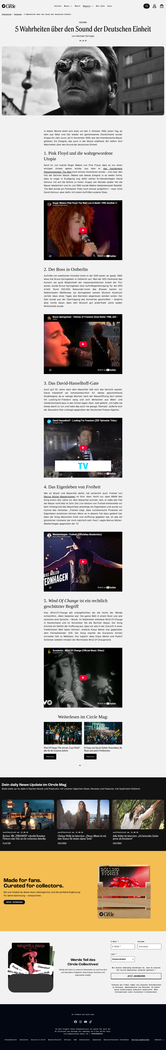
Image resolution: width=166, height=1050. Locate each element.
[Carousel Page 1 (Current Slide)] (79, 765)
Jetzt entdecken (14, 902)
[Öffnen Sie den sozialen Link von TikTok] (90, 1021)
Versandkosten (11, 1040)
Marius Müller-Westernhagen (59, 496)
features (62, 843)
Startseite (6, 14)
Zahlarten (24, 1040)
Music (66, 6)
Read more (50, 756)
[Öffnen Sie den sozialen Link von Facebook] (75, 1021)
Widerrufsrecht (54, 1040)
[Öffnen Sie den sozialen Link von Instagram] (80, 1021)
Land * (114, 954)
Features (18, 14)
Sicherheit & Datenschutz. (146, 992)
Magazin (87, 6)
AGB (75, 1040)
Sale (109, 6)
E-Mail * (115, 941)
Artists (57, 6)
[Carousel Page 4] (86, 765)
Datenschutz (84, 1040)
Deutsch (158, 1040)
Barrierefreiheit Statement (116, 1040)
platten (7, 843)
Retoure (67, 1040)
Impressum (96, 1040)
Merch (77, 6)
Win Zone (100, 6)
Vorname (141, 941)
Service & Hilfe (38, 1040)
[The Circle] (8, 6)
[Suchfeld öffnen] (146, 6)
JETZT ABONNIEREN (136, 976)
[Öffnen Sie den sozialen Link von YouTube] (85, 1021)
